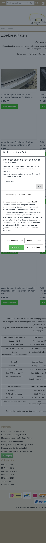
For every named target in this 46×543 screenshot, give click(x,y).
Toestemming (10, 195)
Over (30, 195)
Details (22, 195)
